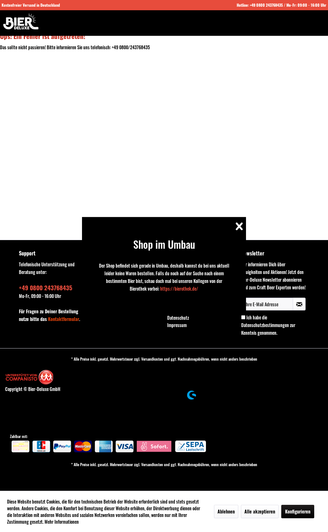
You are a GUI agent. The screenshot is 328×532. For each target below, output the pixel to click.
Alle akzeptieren (259, 511)
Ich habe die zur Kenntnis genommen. (268, 325)
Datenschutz (178, 317)
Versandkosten (152, 359)
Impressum (177, 325)
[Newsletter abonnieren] (299, 304)
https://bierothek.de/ (179, 288)
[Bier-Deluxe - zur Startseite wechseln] (20, 21)
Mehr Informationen (62, 521)
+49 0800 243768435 (266, 5)
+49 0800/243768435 (131, 47)
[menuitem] (198, 318)
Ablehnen (226, 511)
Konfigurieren (297, 511)
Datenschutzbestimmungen (265, 325)
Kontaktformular (63, 319)
